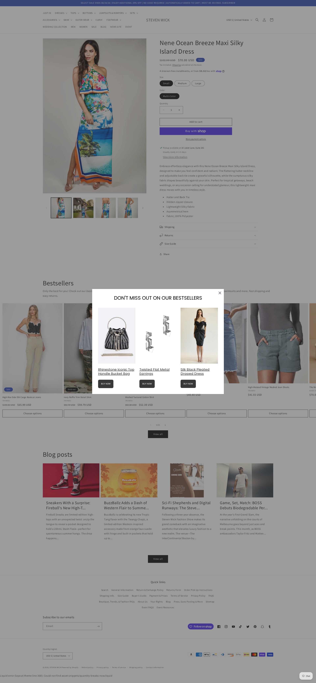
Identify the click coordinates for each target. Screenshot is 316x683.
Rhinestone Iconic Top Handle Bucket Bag (116, 371)
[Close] (220, 293)
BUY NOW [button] (105, 384)
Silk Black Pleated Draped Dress (195, 371)
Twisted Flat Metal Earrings (154, 371)
